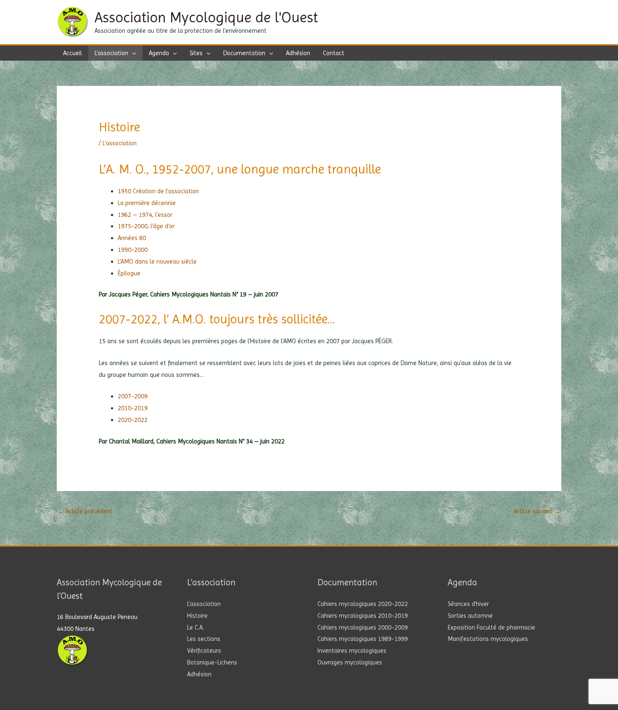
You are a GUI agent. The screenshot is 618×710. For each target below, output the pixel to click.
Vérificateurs (204, 650)
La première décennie (147, 203)
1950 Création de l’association (158, 191)
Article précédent (85, 511)
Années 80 (132, 238)
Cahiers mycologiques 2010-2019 (362, 615)
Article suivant (537, 511)
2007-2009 (133, 396)
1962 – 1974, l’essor (145, 215)
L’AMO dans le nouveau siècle (157, 261)
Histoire (197, 615)
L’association (204, 604)
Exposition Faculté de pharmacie (491, 627)
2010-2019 (133, 408)
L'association (120, 143)
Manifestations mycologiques (488, 639)
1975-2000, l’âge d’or (146, 226)
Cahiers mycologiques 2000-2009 (362, 627)
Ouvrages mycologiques (349, 662)
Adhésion (199, 674)
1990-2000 (133, 250)
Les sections (203, 639)
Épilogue (129, 273)
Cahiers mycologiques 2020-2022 (362, 604)
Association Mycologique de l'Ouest (206, 17)
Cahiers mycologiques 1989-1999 (362, 639)
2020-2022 (133, 420)
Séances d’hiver (468, 604)
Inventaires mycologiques (351, 650)
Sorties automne (470, 615)
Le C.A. (195, 627)
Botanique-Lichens (212, 662)
